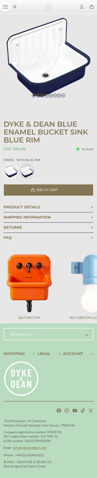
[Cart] (92, 7)
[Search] (15, 7)
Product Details (22, 207)
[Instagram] (66, 410)
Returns (13, 227)
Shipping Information (27, 217)
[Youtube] (75, 410)
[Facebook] (59, 410)
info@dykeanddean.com (30, 447)
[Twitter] (90, 410)
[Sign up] (86, 335)
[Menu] (5, 6)
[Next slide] (88, 287)
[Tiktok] (82, 410)
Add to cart (47, 190)
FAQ (8, 237)
